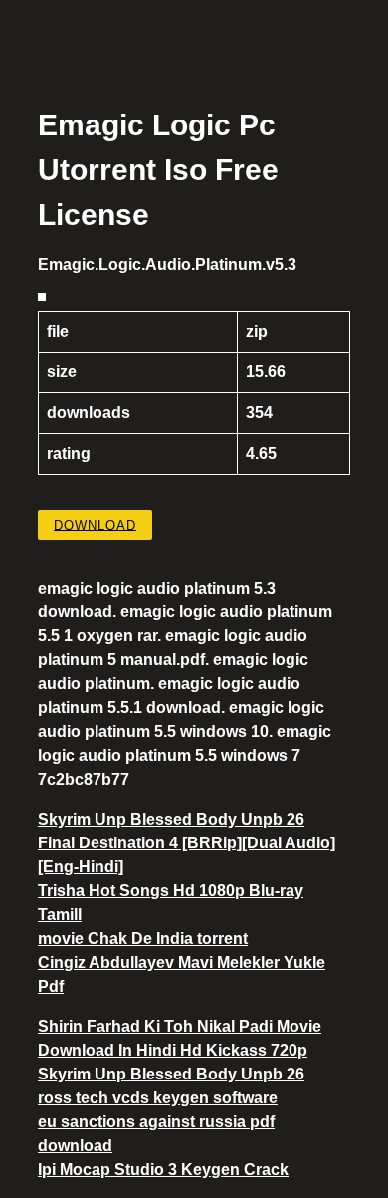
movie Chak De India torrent (143, 938)
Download (95, 524)
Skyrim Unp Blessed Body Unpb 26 (171, 819)
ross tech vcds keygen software (158, 1097)
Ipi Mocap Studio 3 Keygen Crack (163, 1169)
